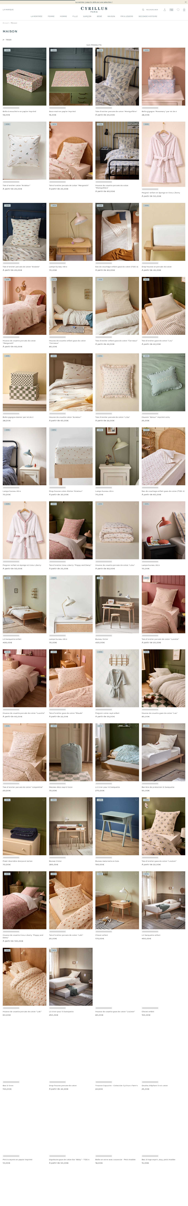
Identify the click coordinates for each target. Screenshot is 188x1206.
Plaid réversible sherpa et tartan (17, 861)
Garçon (87, 16)
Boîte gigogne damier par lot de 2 (18, 417)
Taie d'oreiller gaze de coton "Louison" (159, 861)
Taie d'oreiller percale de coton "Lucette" (160, 639)
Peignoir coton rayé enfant (107, 713)
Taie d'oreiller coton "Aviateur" (16, 185)
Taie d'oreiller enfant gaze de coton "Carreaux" (116, 341)
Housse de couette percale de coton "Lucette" (24, 713)
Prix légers (127, 16)
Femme (51, 16)
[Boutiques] (171, 9)
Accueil (6, 23)
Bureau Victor (101, 639)
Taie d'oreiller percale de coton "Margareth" (69, 185)
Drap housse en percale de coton (157, 267)
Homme (63, 16)
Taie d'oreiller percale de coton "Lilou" (112, 417)
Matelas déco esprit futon (61, 787)
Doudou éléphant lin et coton (155, 1086)
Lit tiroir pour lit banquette (107, 787)
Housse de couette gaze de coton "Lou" (160, 713)
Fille (75, 16)
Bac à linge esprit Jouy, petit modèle (158, 1160)
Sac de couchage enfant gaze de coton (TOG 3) (116, 267)
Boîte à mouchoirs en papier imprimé (19, 111)
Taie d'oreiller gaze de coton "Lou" (157, 341)
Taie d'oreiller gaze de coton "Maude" (66, 713)
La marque (8, 10)
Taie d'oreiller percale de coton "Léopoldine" (23, 787)
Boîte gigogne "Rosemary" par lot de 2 (159, 111)
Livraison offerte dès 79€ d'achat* (95, 2)
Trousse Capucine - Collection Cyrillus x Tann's (116, 1086)
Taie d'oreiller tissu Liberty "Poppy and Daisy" (70, 565)
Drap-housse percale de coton (63, 1086)
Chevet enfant (101, 935)
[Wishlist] (178, 9)
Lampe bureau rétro (58, 267)
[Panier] (184, 9)
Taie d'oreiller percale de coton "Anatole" (21, 267)
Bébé (99, 16)
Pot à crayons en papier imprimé (17, 1160)
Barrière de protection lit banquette (158, 787)
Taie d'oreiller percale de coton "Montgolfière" (116, 111)
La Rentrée (36, 16)
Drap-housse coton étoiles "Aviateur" (66, 491)
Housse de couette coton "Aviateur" (65, 417)
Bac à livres (8, 1086)
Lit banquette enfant (12, 639)
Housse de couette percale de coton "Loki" (22, 1012)
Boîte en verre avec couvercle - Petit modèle (115, 1160)
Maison (111, 16)
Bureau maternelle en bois (107, 861)
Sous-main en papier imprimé (62, 111)
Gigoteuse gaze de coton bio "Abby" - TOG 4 (69, 1160)
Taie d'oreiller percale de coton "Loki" (66, 935)
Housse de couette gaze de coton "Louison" (115, 1012)
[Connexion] (165, 9)
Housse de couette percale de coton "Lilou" (115, 565)
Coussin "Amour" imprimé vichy (156, 417)
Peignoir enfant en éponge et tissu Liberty (161, 193)
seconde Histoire (148, 16)
